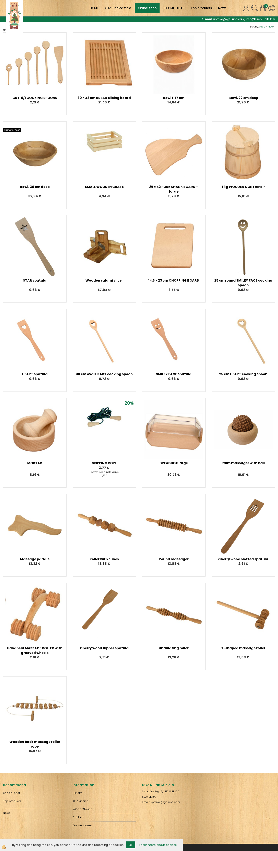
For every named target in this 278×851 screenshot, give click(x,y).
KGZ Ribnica (80, 801)
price (262, 26)
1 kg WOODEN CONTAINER (243, 186)
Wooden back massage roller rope (34, 744)
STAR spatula (34, 280)
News (222, 8)
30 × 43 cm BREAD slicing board (104, 97)
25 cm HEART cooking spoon (243, 374)
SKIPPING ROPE (104, 463)
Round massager (174, 559)
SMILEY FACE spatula (174, 374)
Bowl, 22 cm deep (243, 97)
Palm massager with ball (243, 463)
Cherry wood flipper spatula (104, 648)
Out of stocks (12, 130)
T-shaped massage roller (243, 648)
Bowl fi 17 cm (173, 97)
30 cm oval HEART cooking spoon (104, 374)
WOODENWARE (82, 809)
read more (34, 61)
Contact (78, 817)
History (77, 793)
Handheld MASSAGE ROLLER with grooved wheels (34, 650)
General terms (82, 825)
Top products (201, 8)
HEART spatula (35, 374)
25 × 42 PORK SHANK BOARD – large (173, 189)
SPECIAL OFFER (174, 8)
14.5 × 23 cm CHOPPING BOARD (173, 280)
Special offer (11, 793)
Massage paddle (34, 559)
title (270, 26)
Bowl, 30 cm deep (35, 186)
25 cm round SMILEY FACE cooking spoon (243, 282)
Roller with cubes (104, 559)
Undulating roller (174, 648)
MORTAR (34, 463)
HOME (94, 8)
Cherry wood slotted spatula (243, 559)
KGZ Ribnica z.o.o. (118, 8)
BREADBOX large (174, 463)
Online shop (147, 8)
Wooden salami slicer (104, 280)
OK (131, 845)
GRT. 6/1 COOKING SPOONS (34, 97)
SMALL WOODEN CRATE (104, 186)
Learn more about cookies (158, 845)
